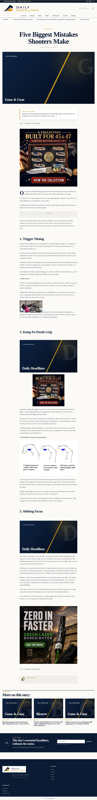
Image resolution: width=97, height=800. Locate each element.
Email (32, 123)
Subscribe (89, 741)
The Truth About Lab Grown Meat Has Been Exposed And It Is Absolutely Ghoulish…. (42, 19)
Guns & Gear (48, 28)
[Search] (93, 8)
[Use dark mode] (94, 1)
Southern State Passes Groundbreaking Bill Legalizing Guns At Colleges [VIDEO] (78, 723)
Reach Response (51, 798)
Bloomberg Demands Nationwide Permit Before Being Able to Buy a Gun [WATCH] (15, 723)
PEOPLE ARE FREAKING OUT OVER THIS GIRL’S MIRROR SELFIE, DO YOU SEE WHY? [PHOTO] (48, 723)
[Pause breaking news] (93, 19)
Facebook (28, 123)
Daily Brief (89, 1)
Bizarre (36, 719)
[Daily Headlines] (20, 8)
